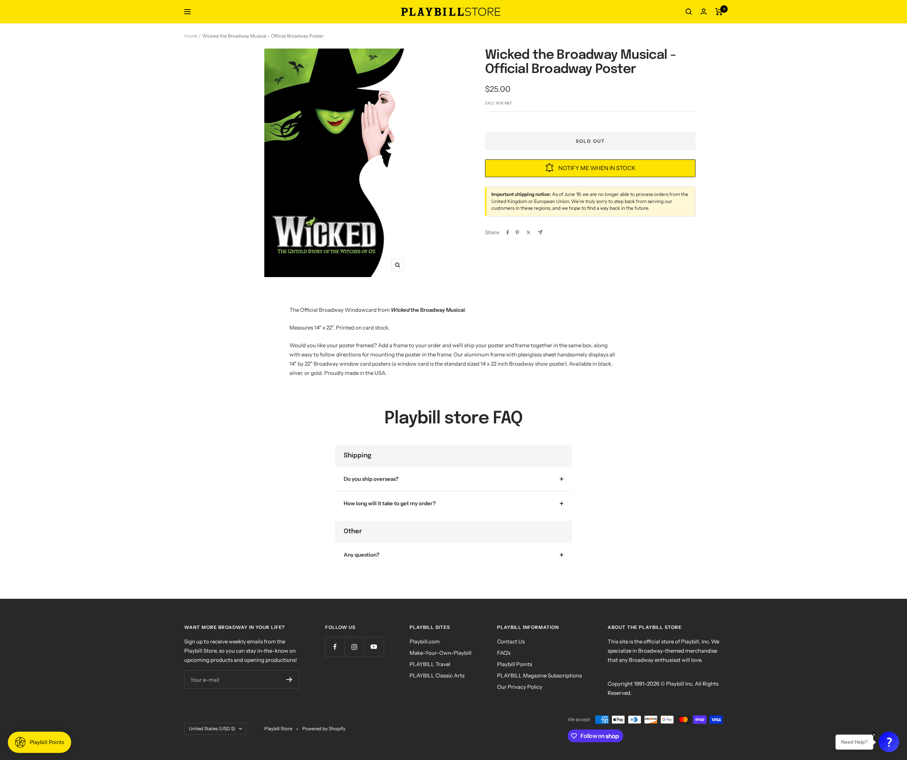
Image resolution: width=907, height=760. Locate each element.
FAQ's (504, 652)
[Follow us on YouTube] (374, 647)
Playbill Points (514, 664)
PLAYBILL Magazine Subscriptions (539, 675)
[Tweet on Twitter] (528, 232)
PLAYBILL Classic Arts (437, 675)
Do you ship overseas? (371, 478)
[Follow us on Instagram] (354, 647)
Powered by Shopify (323, 728)
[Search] (689, 12)
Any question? (361, 554)
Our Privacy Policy (519, 686)
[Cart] (719, 11)
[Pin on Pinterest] (517, 232)
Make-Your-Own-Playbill (441, 652)
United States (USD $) (212, 728)
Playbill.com (425, 641)
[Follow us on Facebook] (335, 647)
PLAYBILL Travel (430, 664)
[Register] (289, 679)
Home (190, 36)
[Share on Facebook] (507, 232)
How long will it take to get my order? (390, 503)
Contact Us (511, 641)
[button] (889, 742)
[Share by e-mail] (540, 232)
